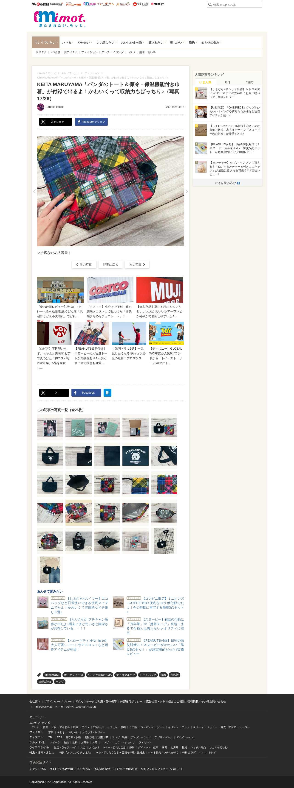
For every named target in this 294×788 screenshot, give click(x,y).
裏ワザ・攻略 (73, 737)
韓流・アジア (228, 727)
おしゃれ (73, 732)
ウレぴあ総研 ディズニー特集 (73, 4)
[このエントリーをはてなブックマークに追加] (107, 393)
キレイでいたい (45, 42)
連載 (40, 752)
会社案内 (34, 701)
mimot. (89, 4)
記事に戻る (110, 264)
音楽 (45, 727)
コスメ (131, 52)
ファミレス (145, 742)
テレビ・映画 (119, 737)
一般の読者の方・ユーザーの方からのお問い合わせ (64, 707)
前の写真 (86, 264)
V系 (54, 727)
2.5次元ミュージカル (105, 727)
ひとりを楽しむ (218, 747)
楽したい (176, 42)
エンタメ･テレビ (39, 722)
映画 (75, 727)
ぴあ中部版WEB (127, 769)
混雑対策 (103, 737)
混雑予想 (90, 737)
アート (185, 727)
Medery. (157, 4)
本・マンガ (147, 727)
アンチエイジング (113, 52)
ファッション (89, 52)
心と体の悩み (210, 42)
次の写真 (135, 264)
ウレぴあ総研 (40, 4)
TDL (50, 737)
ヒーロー (245, 727)
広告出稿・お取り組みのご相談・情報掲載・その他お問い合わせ (186, 701)
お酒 (94, 742)
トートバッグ (148, 675)
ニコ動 (133, 727)
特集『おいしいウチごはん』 (75, 752)
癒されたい (156, 42)
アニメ (86, 727)
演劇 (123, 727)
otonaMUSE (52, 675)
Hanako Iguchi (54, 107)
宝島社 (174, 675)
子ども (61, 732)
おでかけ (94, 747)
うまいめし (105, 4)
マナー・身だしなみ (114, 747)
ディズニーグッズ (141, 737)
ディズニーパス (185, 737)
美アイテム (71, 52)
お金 (82, 747)
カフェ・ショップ (125, 742)
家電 (164, 747)
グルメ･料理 (37, 742)
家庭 (51, 732)
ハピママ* (56, 4)
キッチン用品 (198, 747)
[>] (186, 191)
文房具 (174, 747)
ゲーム (160, 727)
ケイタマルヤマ (125, 675)
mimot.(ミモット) (60, 19)
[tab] (205, 81)
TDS (59, 737)
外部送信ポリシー (131, 701)
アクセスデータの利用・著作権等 (96, 701)
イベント (173, 727)
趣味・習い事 (147, 52)
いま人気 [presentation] (205, 82)
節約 (192, 42)
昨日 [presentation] (227, 82)
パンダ (60, 681)
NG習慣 (55, 52)
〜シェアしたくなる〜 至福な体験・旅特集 (120, 752)
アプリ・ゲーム (163, 737)
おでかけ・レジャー (93, 732)
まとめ (50, 752)
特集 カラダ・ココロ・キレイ (199, 752)
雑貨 (184, 747)
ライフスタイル (39, 747)
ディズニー (36, 737)
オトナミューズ (73, 675)
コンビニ (106, 742)
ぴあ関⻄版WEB (103, 769)
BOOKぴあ (83, 769)
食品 (66, 742)
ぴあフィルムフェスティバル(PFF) (162, 769)
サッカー (212, 727)
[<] (34, 191)
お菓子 (85, 742)
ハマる (66, 42)
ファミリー (36, 732)
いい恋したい (105, 42)
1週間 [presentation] (249, 82)
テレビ (35, 727)
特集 (32, 752)
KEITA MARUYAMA (100, 675)
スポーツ (198, 727)
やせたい (84, 42)
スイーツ (55, 742)
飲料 (74, 742)
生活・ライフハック (65, 747)
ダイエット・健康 (148, 747)
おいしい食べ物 (131, 42)
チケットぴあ (37, 769)
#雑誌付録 (45, 681)
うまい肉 (140, 4)
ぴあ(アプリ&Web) (61, 769)
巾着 (163, 675)
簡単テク (41, 52)
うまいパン (123, 4)
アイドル (64, 727)
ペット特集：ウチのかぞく (163, 752)
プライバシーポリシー (58, 701)
